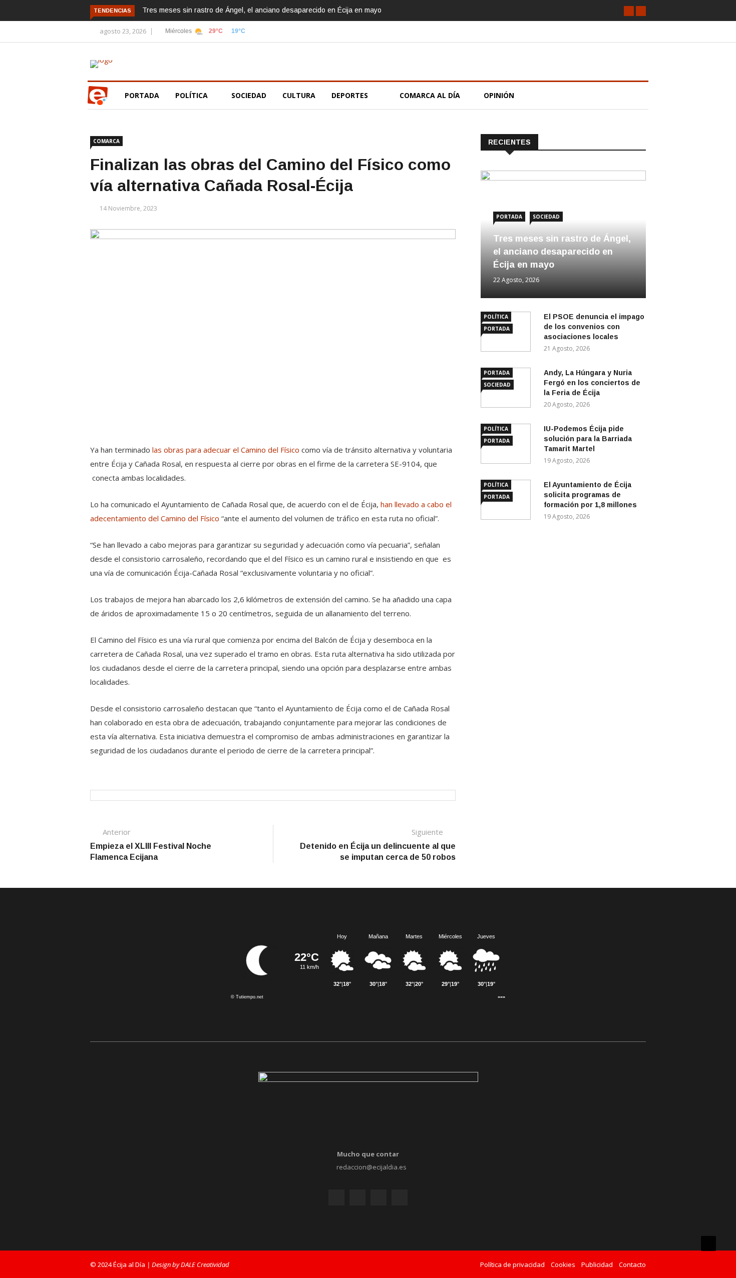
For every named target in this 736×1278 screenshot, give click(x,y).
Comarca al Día (431, 95)
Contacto (632, 1264)
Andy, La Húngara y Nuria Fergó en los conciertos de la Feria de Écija (592, 383)
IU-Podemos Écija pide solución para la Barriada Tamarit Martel (588, 439)
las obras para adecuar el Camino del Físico (225, 450)
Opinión (500, 95)
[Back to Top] (708, 1243)
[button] (629, 11)
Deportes (349, 95)
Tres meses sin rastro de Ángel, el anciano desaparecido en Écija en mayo (262, 10)
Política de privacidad (512, 1264)
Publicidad (597, 1264)
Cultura (298, 95)
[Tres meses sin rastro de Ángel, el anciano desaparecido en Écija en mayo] (563, 178)
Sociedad (248, 95)
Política (192, 95)
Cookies (563, 1264)
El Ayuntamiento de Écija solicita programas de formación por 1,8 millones (590, 495)
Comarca (106, 141)
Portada (142, 95)
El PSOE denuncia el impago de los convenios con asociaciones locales (594, 327)
